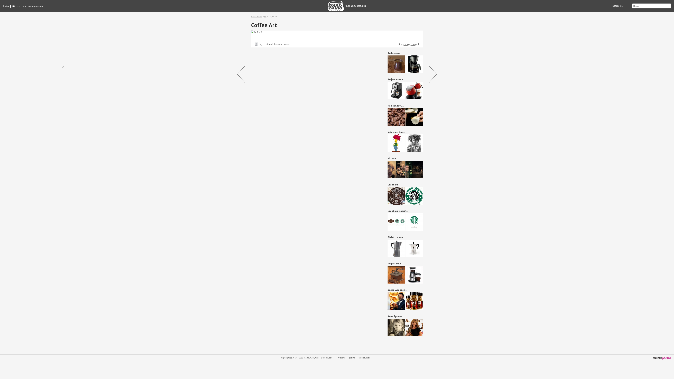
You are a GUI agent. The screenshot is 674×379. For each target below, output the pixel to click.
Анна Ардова (395, 316)
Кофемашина (395, 79)
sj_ (265, 16)
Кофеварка (394, 53)
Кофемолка (394, 263)
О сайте (341, 358)
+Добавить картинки (355, 5)
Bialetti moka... (396, 237)
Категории (618, 5)
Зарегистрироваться (32, 6)
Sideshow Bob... (396, 132)
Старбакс (393, 184)
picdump (392, 158)
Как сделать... (396, 105)
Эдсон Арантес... (397, 289)
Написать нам (364, 358)
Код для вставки (409, 44)
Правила (351, 358)
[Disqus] (313, 94)
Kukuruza (327, 358)
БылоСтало (256, 16)
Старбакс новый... (398, 210)
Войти (6, 6)
